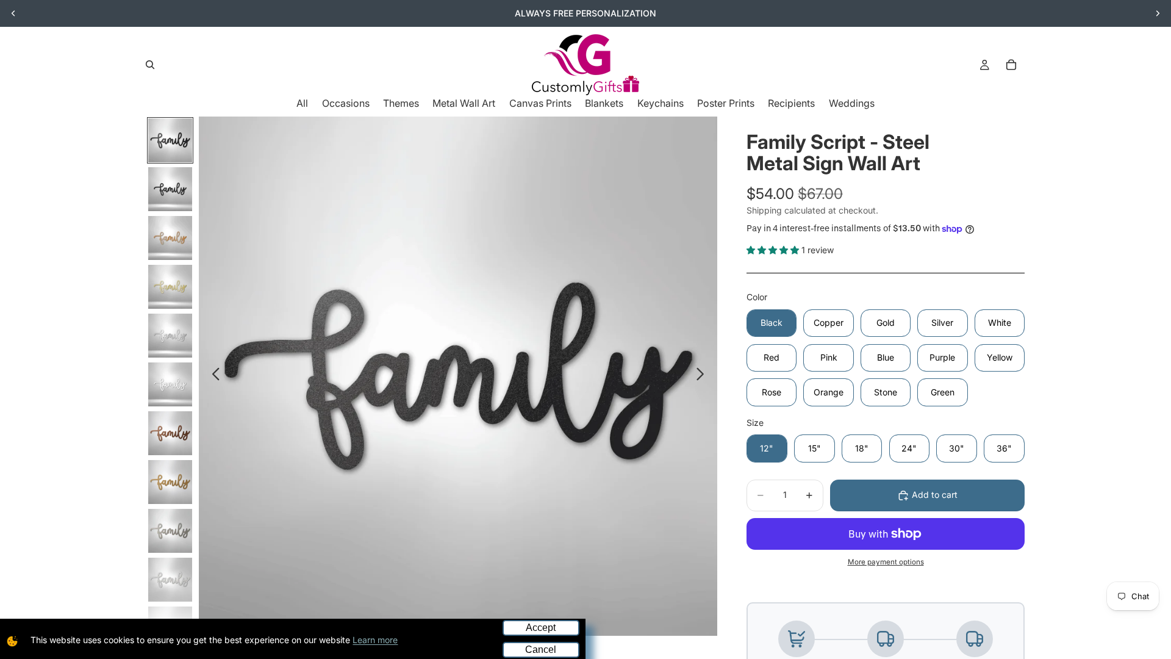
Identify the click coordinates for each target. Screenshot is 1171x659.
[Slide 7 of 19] (170, 433)
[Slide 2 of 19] (170, 189)
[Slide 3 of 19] (170, 238)
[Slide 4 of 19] (170, 287)
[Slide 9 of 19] (170, 531)
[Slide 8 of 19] (170, 482)
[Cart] (1011, 64)
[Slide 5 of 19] (170, 336)
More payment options (886, 562)
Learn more (375, 640)
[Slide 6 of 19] (170, 384)
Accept (541, 627)
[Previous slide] (13, 13)
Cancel (540, 649)
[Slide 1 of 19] (170, 140)
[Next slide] (1157, 13)
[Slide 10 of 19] (170, 580)
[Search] (150, 64)
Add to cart (935, 494)
